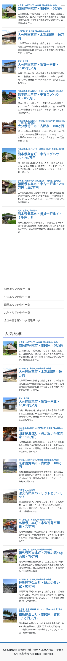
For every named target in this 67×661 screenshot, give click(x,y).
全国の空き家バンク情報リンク (22, 320)
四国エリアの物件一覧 (17, 304)
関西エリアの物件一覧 (17, 288)
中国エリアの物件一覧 (17, 296)
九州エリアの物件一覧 (17, 312)
